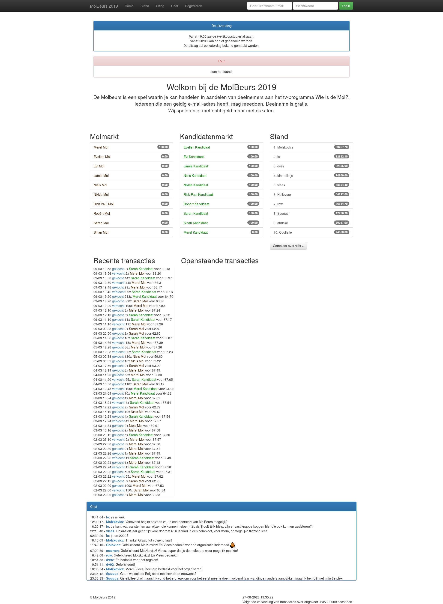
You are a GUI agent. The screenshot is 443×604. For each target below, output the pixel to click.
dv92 (110, 559)
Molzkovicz (115, 521)
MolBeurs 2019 (104, 6)
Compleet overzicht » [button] (288, 245)
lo (107, 517)
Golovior (113, 544)
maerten (112, 550)
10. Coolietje (311, 232)
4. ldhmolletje (311, 175)
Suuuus (112, 573)
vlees (110, 531)
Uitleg (160, 5)
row (109, 555)
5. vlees (311, 185)
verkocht (118, 273)
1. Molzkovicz (311, 147)
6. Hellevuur (311, 194)
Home (129, 5)
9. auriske (311, 222)
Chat (174, 5)
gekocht (118, 268)
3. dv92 (311, 166)
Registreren (193, 5)
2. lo (311, 156)
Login (346, 5)
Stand (145, 5)
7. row (311, 204)
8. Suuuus (311, 213)
